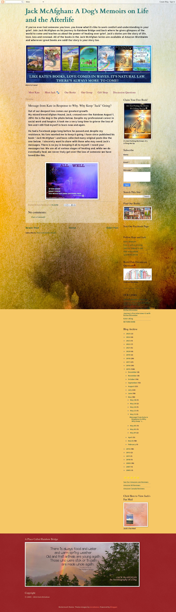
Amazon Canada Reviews (134, 489)
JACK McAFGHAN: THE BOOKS (135, 300)
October (131, 379)
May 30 (133, 400)
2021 (128, 348)
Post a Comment (38, 217)
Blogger (113, 607)
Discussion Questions (124, 92)
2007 (128, 467)
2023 (128, 341)
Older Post (112, 227)
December (132, 372)
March (131, 441)
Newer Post (32, 227)
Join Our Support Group (133, 248)
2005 (128, 470)
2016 (128, 365)
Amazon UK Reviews (131, 485)
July (130, 390)
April (130, 437)
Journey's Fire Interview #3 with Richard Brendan (136, 314)
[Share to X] (69, 205)
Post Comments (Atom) (46, 233)
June (130, 393)
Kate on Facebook (130, 251)
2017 (128, 362)
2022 (128, 344)
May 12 (133, 414)
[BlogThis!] (67, 205)
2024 (128, 337)
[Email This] (65, 205)
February (132, 444)
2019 (128, 355)
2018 (128, 358)
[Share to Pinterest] (74, 205)
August (131, 386)
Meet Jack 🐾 (52, 92)
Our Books (70, 92)
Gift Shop (103, 92)
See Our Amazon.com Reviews (135, 482)
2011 (128, 456)
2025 (128, 334)
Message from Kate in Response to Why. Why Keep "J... (139, 419)
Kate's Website (129, 242)
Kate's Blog (128, 319)
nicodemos (94, 607)
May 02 (133, 429)
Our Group (86, 92)
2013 (128, 452)
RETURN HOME (129, 322)
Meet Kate (34, 92)
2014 (128, 449)
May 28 (133, 404)
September (133, 383)
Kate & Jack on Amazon (133, 245)
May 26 (133, 407)
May (130, 397)
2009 (128, 463)
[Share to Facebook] (72, 205)
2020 (128, 351)
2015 (128, 369)
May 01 (133, 433)
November (132, 376)
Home (72, 227)
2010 (128, 460)
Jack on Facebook (130, 255)
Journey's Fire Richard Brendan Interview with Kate (136, 304)
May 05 (133, 426)
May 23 (133, 411)
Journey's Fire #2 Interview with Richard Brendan (136, 309)
